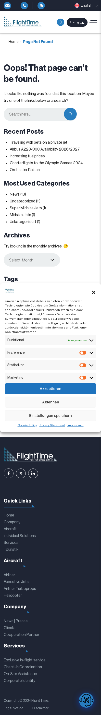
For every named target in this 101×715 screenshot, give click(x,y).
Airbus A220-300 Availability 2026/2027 (45, 149)
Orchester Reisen (25, 170)
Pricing (74, 22)
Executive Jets (16, 582)
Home (14, 42)
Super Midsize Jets (26, 208)
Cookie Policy (27, 424)
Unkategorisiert (23, 222)
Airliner (9, 575)
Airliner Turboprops (20, 589)
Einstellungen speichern (50, 415)
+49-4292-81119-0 (24, 5)
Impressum (75, 424)
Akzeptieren (50, 388)
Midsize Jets (20, 215)
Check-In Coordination (23, 667)
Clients (9, 628)
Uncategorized (22, 201)
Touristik (11, 549)
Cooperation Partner (21, 635)
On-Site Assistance (20, 674)
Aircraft (10, 529)
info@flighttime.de (7, 5)
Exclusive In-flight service (25, 660)
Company (12, 522)
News (15, 194)
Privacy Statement (52, 424)
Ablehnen (50, 402)
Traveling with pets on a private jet (38, 142)
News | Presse (16, 621)
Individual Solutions (20, 536)
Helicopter (13, 596)
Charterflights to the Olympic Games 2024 (46, 163)
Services (11, 543)
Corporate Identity (19, 681)
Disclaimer (40, 708)
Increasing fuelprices (27, 156)
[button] (93, 292)
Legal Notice (13, 708)
